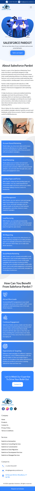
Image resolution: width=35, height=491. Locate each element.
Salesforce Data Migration (9, 449)
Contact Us (17, 384)
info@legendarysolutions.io (28, 2)
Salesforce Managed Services (10, 455)
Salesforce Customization (9, 447)
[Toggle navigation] (31, 7)
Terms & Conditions (7, 430)
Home (3, 419)
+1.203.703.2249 (12, 2)
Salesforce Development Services (11, 452)
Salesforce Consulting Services (11, 444)
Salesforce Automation (8, 441)
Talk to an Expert (17, 53)
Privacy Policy (5, 428)
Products (4, 422)
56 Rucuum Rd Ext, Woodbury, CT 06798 (16, 476)
